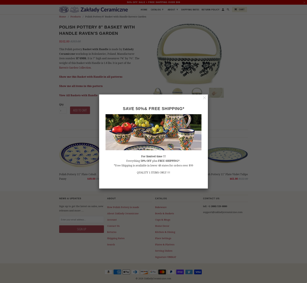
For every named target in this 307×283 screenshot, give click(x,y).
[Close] (204, 98)
